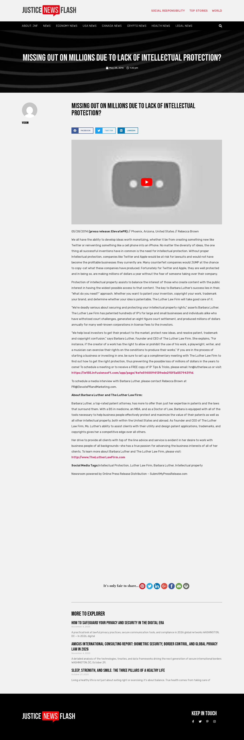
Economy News (66, 25)
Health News (161, 25)
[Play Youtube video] (146, 182)
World (217, 10)
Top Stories (198, 10)
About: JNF (30, 25)
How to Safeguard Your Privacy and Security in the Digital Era (117, 622)
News (47, 25)
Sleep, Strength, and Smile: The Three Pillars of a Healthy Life (118, 670)
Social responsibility (168, 10)
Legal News (184, 25)
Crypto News (136, 25)
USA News (90, 25)
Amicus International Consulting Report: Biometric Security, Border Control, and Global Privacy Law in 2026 (144, 646)
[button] (220, 26)
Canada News (112, 25)
